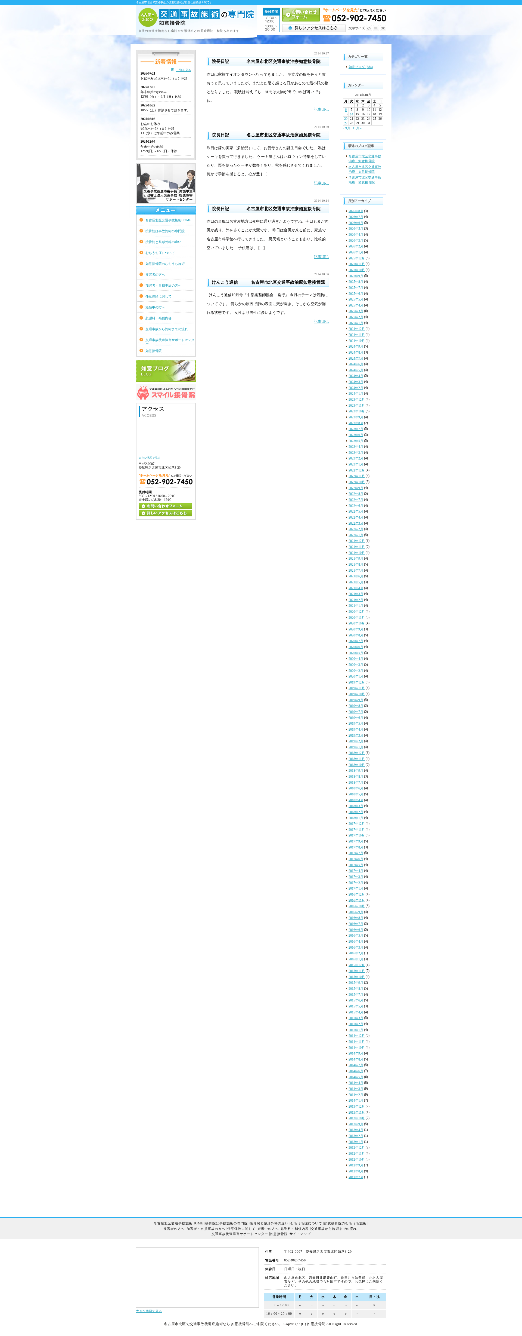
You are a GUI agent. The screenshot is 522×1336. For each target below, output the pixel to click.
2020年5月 (356, 653)
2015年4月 (356, 1012)
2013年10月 (357, 1118)
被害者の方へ (155, 275)
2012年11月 (357, 1154)
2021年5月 (356, 582)
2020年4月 (356, 659)
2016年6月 (356, 930)
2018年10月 (357, 765)
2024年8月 (356, 352)
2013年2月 (356, 1136)
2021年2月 (356, 600)
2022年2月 (356, 529)
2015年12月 (357, 965)
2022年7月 (356, 500)
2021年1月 (356, 606)
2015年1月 (356, 1030)
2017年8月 (356, 847)
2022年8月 (356, 494)
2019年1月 (356, 747)
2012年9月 (356, 1165)
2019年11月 (357, 688)
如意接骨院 (153, 351)
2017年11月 (357, 830)
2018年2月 (356, 812)
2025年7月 (356, 288)
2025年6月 (356, 293)
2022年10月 (357, 482)
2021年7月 (356, 570)
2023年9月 (356, 417)
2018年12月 (357, 753)
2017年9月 (356, 841)
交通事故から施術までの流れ (166, 329)
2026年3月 (356, 241)
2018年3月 (356, 806)
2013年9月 (356, 1124)
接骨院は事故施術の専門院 (165, 231)
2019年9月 (356, 700)
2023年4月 (356, 447)
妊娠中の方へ (155, 307)
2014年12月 (357, 1036)
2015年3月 (356, 1018)
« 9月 (346, 128)
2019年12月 (357, 682)
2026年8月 (356, 211)
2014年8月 (356, 1059)
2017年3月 (356, 877)
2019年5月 (356, 723)
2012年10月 (357, 1160)
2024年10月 (357, 340)
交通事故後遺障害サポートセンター (169, 341)
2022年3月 (356, 523)
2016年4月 (356, 941)
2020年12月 (357, 612)
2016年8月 (356, 918)
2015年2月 (356, 1024)
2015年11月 (357, 971)
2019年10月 (357, 694)
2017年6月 (356, 859)
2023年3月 (356, 453)
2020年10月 (357, 623)
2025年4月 (356, 305)
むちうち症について (160, 253)
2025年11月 (357, 264)
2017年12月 (357, 824)
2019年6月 (356, 717)
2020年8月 (356, 635)
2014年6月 (356, 1071)
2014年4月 (356, 1083)
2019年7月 (356, 712)
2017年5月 (356, 865)
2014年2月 (356, 1094)
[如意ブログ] (166, 379)
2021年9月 (356, 558)
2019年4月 (356, 729)
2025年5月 (356, 299)
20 (345, 119)
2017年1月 (356, 888)
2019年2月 (356, 741)
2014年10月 (357, 1047)
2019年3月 (356, 735)
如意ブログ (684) (361, 67)
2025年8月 (356, 282)
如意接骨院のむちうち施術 (165, 264)
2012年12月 (357, 1148)
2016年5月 (356, 935)
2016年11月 (357, 900)
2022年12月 (357, 470)
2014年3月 (356, 1089)
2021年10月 (357, 553)
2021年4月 (356, 588)
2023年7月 (356, 429)
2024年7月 (356, 358)
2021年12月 (357, 541)
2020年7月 (356, 641)
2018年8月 (356, 777)
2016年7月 (356, 924)
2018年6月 (356, 788)
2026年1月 (356, 252)
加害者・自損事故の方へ (163, 285)
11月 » (357, 128)
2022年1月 (356, 535)
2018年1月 (356, 818)
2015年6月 (356, 1000)
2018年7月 (356, 783)
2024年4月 (356, 376)
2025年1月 (356, 323)
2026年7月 (356, 217)
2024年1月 (356, 394)
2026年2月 (356, 246)
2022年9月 (356, 488)
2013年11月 (357, 1112)
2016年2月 (356, 953)
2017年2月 (356, 882)
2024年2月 (356, 388)
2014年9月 (356, 1053)
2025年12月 (357, 258)
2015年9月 (356, 983)
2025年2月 (356, 317)
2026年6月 (356, 223)
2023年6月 (356, 435)
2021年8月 (356, 564)
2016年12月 (357, 894)
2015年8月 (356, 989)
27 (345, 123)
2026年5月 (356, 229)
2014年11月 (357, 1042)
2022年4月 (356, 517)
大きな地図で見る (149, 1311)
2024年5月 (356, 370)
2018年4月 (356, 800)
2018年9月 (356, 771)
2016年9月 (356, 912)
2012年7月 (356, 1177)
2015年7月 (356, 995)
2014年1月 (356, 1100)
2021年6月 (356, 576)
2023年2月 (356, 458)
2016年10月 (357, 906)
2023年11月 (357, 405)
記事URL (321, 110)
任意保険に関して (158, 296)
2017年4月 (356, 871)
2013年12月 (357, 1106)
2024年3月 (356, 382)
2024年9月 (356, 346)
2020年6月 (356, 647)
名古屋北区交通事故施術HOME (168, 220)
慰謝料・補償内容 (158, 318)
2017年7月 (356, 853)
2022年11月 (357, 476)
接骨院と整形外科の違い (163, 242)
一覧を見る (183, 70)
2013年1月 (356, 1142)
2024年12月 (357, 329)
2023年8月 (356, 423)
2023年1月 (356, 464)
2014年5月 (356, 1077)
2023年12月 (357, 400)
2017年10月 (357, 835)
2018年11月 (357, 759)
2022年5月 (356, 511)
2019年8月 (356, 706)
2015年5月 (356, 1006)
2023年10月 (357, 411)
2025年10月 (357, 270)
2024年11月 (357, 335)
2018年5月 (356, 794)
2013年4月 (356, 1130)
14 (351, 114)
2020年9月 (356, 629)
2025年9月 (356, 276)
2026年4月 (356, 235)
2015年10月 (357, 977)
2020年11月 (357, 618)
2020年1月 (356, 676)
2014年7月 (356, 1065)
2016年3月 (356, 947)
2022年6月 (356, 505)
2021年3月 (356, 594)
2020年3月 (356, 665)
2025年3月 (356, 311)
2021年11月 (357, 547)
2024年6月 (356, 364)
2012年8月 (356, 1171)
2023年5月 (356, 441)
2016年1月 (356, 959)
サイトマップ (300, 1234)
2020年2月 (356, 670)
